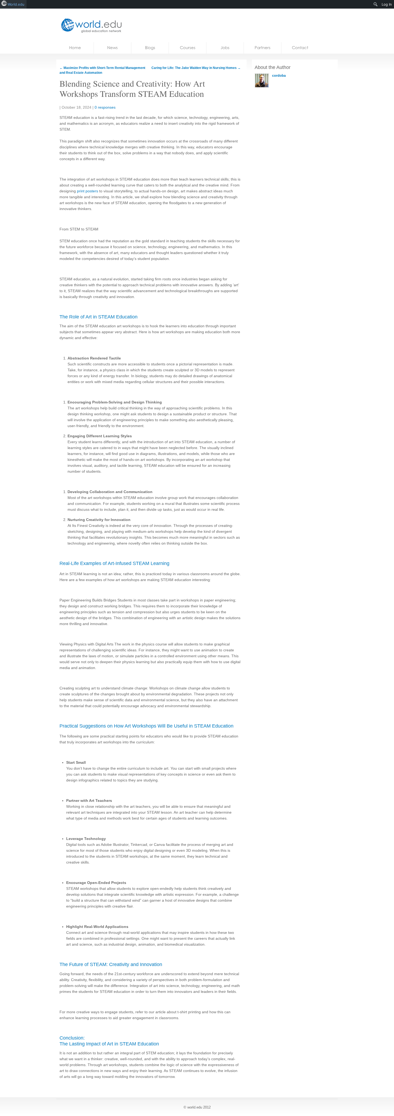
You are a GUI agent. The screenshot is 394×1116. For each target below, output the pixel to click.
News (112, 47)
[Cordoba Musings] (89, 25)
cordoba (279, 76)
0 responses (105, 107)
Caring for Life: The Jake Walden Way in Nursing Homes (196, 68)
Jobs (225, 47)
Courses (187, 47)
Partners (262, 47)
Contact (300, 47)
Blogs (150, 47)
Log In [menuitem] (387, 4)
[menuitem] (375, 4)
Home (75, 47)
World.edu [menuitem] (16, 4)
